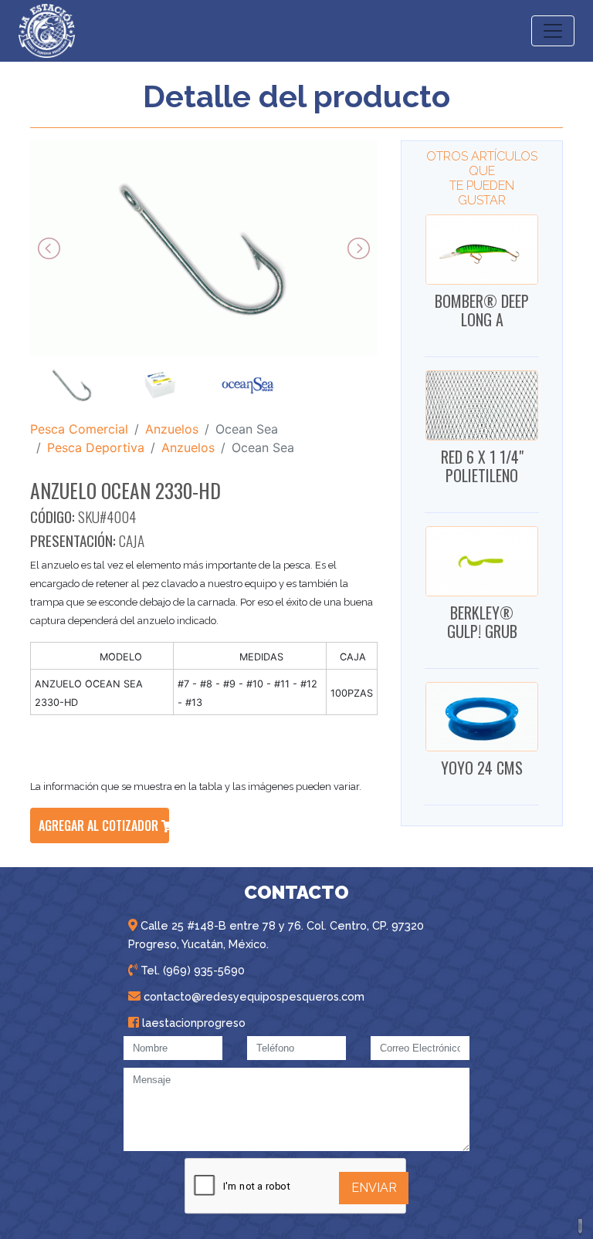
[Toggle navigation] (552, 30)
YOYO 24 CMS (482, 767)
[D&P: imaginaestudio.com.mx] (581, 1227)
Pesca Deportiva (95, 447)
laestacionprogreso (192, 1022)
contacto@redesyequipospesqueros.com (252, 996)
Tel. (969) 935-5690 (191, 970)
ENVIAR (374, 1187)
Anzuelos (171, 429)
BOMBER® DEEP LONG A (482, 310)
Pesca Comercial (79, 429)
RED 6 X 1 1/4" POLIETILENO (482, 465)
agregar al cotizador (100, 825)
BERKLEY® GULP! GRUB (482, 621)
